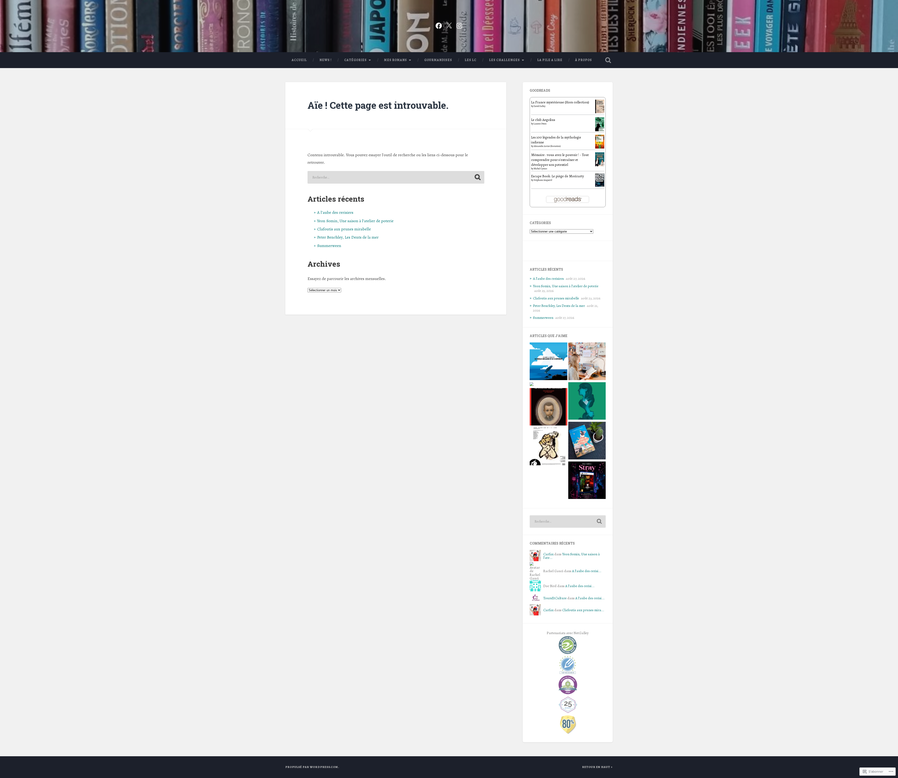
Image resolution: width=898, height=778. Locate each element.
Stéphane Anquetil (543, 180)
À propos (583, 60)
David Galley (539, 106)
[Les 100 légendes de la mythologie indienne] (599, 147)
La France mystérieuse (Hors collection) (560, 102)
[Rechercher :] (396, 177)
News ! (325, 60)
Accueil (299, 60)
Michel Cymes (540, 168)
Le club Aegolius (543, 119)
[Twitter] (449, 25)
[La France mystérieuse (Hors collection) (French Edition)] (599, 111)
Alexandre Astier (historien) (547, 146)
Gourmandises (438, 60)
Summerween (329, 245)
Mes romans (395, 60)
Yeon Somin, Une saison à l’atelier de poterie (355, 221)
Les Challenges (504, 60)
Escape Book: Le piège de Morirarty (557, 176)
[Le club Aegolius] (599, 131)
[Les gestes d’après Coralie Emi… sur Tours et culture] (548, 447)
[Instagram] (459, 25)
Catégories (355, 60)
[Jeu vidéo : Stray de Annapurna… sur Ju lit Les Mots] (587, 481)
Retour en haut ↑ (597, 767)
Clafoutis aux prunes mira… (583, 609)
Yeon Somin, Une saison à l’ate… (571, 556)
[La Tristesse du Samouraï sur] (548, 407)
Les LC (470, 60)
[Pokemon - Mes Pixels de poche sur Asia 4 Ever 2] (531, 384)
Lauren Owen (540, 123)
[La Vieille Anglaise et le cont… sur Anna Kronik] (548, 361)
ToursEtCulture (555, 598)
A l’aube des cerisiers (335, 212)
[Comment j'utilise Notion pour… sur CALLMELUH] (587, 361)
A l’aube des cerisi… (586, 570)
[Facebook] (438, 25)
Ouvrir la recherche (608, 60)
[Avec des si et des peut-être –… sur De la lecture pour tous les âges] (587, 441)
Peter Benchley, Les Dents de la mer (348, 237)
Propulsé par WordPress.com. (312, 767)
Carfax (548, 554)
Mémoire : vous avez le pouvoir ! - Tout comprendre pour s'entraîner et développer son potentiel (560, 159)
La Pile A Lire (549, 60)
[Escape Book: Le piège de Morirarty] (599, 185)
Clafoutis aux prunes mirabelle (344, 229)
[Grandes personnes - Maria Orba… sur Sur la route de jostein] (587, 401)
